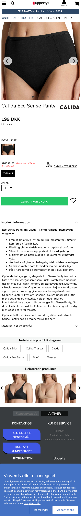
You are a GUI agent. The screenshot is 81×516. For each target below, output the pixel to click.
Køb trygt (59, 430)
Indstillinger (41, 509)
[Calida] (70, 111)
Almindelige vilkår (59, 435)
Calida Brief (10, 348)
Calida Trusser (34, 348)
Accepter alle (65, 509)
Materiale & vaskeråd (16, 326)
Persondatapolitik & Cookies (59, 439)
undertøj (9, 18)
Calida (55, 348)
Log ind (64, 5)
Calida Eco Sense (13, 357)
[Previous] (7, 61)
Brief (36, 357)
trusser (26, 18)
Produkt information (15, 222)
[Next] (73, 61)
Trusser (51, 357)
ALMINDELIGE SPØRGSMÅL (22, 435)
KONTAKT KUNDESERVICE (21, 449)
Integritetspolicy (32, 503)
